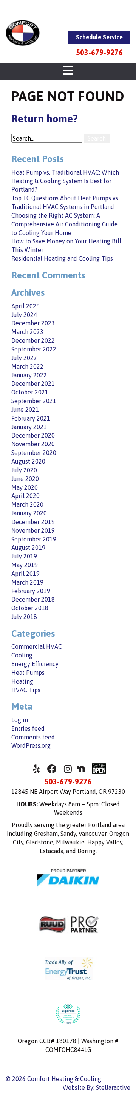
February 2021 (30, 418)
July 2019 (24, 556)
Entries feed (28, 728)
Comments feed (33, 737)
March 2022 (27, 366)
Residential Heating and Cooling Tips (62, 258)
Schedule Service (99, 37)
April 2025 (25, 306)
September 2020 (33, 452)
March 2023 (27, 331)
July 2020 (24, 470)
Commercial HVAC (36, 646)
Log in (19, 719)
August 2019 (28, 547)
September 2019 (33, 539)
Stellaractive (113, 1087)
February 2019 (30, 591)
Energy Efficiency (35, 663)
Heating (22, 681)
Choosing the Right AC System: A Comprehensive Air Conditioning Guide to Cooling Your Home (64, 224)
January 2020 (29, 513)
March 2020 (27, 504)
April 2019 (25, 573)
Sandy (68, 833)
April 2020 (25, 495)
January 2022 (29, 375)
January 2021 (29, 427)
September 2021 (33, 400)
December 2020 (33, 435)
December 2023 (33, 323)
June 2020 (25, 478)
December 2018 (33, 599)
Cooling (21, 655)
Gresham (46, 833)
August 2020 (28, 461)
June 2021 (25, 409)
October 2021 (29, 392)
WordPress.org (31, 745)
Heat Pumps (28, 672)
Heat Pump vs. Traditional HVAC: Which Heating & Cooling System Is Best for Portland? (65, 181)
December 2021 (33, 383)
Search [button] (97, 138)
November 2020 (33, 444)
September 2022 (33, 349)
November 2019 (33, 530)
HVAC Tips (25, 690)
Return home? (44, 119)
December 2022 (33, 340)
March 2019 (27, 582)
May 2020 (24, 487)
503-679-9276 (99, 52)
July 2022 (24, 357)
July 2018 (24, 616)
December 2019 (33, 521)
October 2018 (29, 608)
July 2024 (24, 314)
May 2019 (24, 564)
